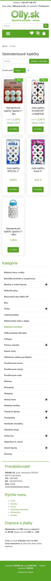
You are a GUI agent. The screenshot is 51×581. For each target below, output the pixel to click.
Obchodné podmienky (19, 509)
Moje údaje (6, 6)
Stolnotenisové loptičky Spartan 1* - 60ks (13, 231)
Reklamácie (15, 512)
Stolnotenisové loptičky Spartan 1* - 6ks (13, 111)
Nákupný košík (19, 6)
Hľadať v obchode (39, 61)
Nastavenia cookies (25, 572)
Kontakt (14, 515)
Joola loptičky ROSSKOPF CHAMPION (37, 111)
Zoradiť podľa (7, 70)
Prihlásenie (44, 6)
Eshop (13, 507)
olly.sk (4, 46)
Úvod (13, 501)
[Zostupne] (28, 70)
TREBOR (29, 568)
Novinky (14, 504)
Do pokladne (32, 6)
